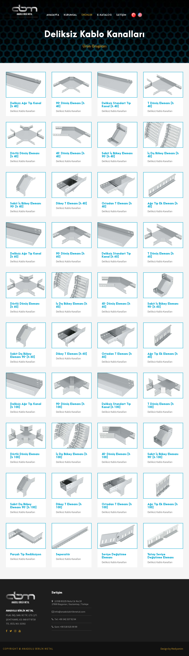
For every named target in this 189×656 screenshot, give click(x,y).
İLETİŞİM (121, 15)
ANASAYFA (53, 15)
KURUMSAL (70, 15)
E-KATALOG (104, 15)
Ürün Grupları (94, 46)
